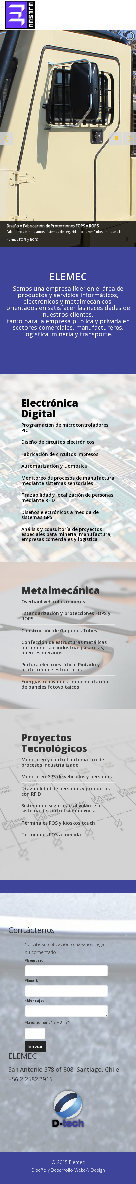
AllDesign (95, 1170)
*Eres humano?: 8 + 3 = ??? (47, 1022)
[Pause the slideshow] (115, 138)
